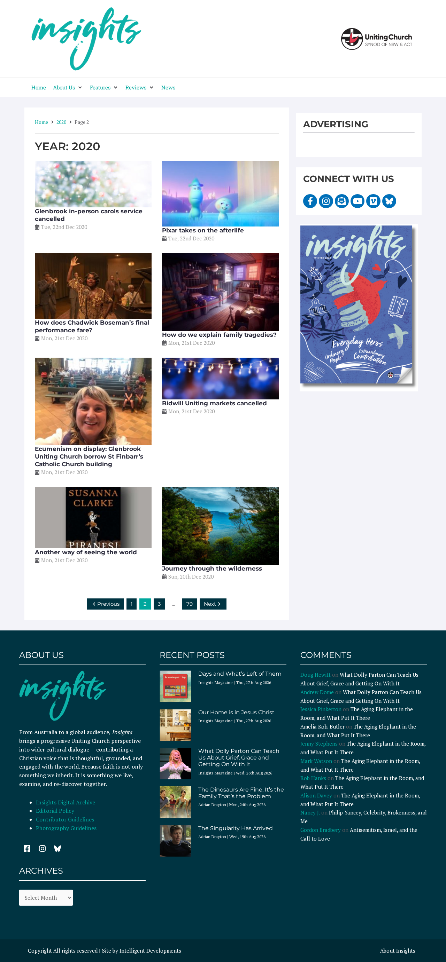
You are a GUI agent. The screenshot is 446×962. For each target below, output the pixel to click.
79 (189, 604)
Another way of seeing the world (86, 552)
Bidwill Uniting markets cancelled (214, 403)
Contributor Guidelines (65, 819)
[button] (67, 87)
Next (210, 604)
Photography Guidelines (66, 828)
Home (41, 122)
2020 (61, 122)
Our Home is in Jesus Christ (236, 712)
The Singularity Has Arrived (235, 828)
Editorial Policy (56, 810)
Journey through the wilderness (212, 568)
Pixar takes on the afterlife (203, 230)
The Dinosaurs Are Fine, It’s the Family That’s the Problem (241, 793)
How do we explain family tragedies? (219, 334)
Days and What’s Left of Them (240, 673)
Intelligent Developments (150, 950)
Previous (108, 604)
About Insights (397, 950)
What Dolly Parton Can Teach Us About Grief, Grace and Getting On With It (238, 758)
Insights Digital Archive (65, 802)
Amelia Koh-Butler (322, 726)
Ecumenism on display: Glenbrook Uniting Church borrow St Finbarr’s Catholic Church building (89, 456)
